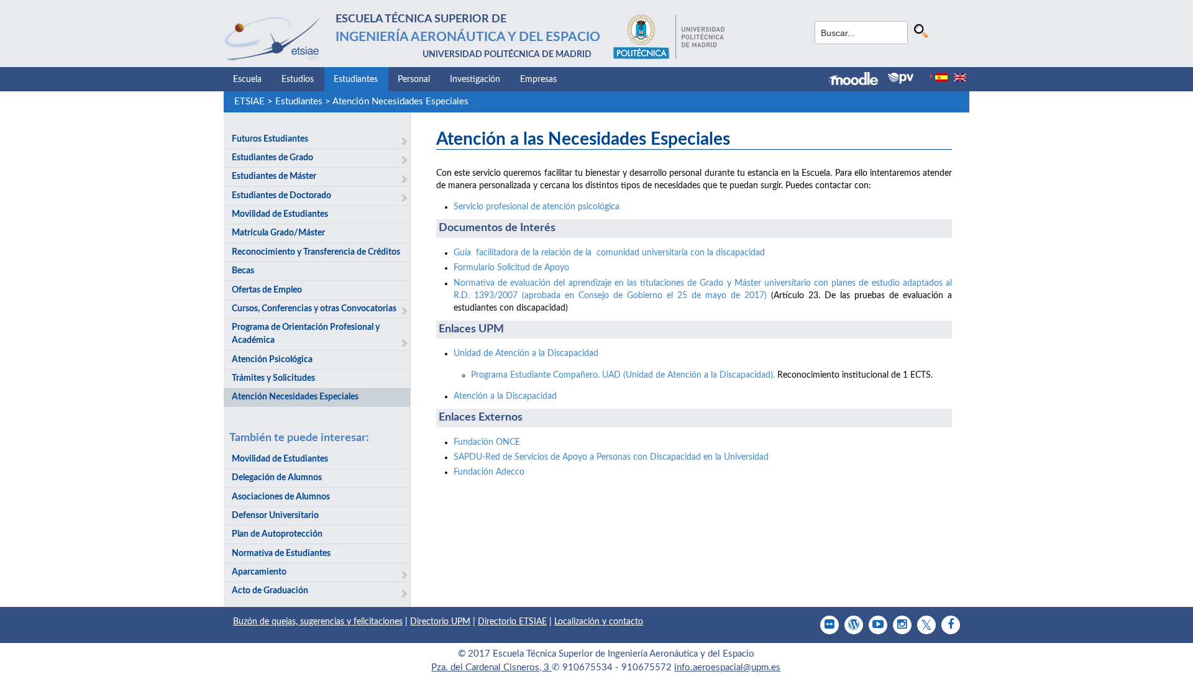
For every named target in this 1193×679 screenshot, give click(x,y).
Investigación (475, 79)
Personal (414, 79)
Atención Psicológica (272, 359)
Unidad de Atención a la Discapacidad (526, 353)
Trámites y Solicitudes (273, 378)
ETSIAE (249, 101)
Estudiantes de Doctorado (281, 195)
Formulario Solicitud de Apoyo (511, 267)
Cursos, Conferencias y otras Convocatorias (314, 308)
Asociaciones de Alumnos (281, 497)
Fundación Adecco (489, 472)
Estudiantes (356, 79)
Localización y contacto (598, 621)
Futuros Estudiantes (270, 139)
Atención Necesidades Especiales (400, 101)
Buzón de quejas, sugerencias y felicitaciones (318, 621)
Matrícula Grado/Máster (278, 233)
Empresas (538, 79)
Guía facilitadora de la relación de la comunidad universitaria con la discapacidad (609, 252)
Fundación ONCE (487, 442)
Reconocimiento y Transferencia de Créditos (316, 252)
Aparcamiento (259, 572)
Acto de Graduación (270, 590)
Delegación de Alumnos (277, 477)
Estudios (297, 79)
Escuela (247, 79)
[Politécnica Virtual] (900, 78)
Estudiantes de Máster (274, 176)
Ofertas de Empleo (267, 290)
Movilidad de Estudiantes (280, 214)
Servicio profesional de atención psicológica (536, 207)
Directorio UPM (440, 621)
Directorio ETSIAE (512, 621)
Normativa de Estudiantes (281, 553)
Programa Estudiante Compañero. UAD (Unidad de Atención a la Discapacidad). (623, 375)
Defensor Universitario (275, 515)
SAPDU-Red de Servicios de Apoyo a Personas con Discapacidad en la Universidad (611, 457)
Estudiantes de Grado (272, 157)
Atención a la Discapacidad (505, 396)
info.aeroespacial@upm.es (727, 667)
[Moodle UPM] (858, 80)
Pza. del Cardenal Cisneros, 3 (491, 667)
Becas (243, 271)
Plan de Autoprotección (277, 534)
